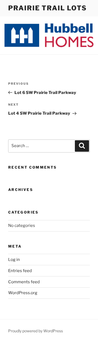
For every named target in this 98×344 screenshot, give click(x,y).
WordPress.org (22, 292)
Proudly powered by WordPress (35, 330)
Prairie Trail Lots (47, 8)
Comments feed (24, 281)
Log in (14, 259)
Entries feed (20, 270)
